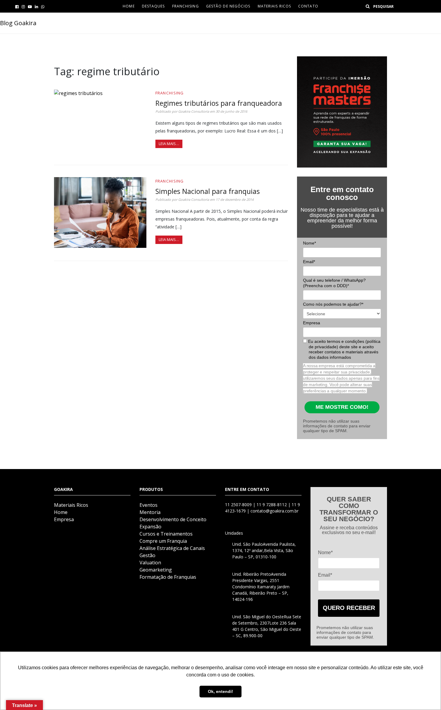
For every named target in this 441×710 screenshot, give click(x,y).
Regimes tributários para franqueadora (218, 103)
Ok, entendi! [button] (220, 691)
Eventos (149, 505)
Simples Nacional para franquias (207, 191)
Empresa (311, 322)
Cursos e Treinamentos (166, 533)
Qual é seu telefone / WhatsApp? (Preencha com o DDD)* (334, 283)
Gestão (147, 555)
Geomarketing (156, 569)
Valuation (150, 562)
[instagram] (23, 6)
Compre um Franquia (163, 541)
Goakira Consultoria (193, 111)
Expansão (150, 526)
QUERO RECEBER (349, 608)
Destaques (153, 6)
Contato (308, 6)
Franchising (185, 6)
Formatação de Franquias (168, 577)
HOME (128, 6)
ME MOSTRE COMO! (342, 407)
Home (61, 512)
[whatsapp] (43, 6)
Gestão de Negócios (228, 6)
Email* (309, 261)
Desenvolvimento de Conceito (173, 519)
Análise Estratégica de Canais (172, 548)
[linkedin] (36, 6)
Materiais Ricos (274, 6)
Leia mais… (169, 143)
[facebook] (17, 6)
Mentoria (150, 512)
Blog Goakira (18, 23)
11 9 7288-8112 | (274, 504)
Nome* (309, 243)
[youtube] (29, 6)
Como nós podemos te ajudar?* (333, 304)
